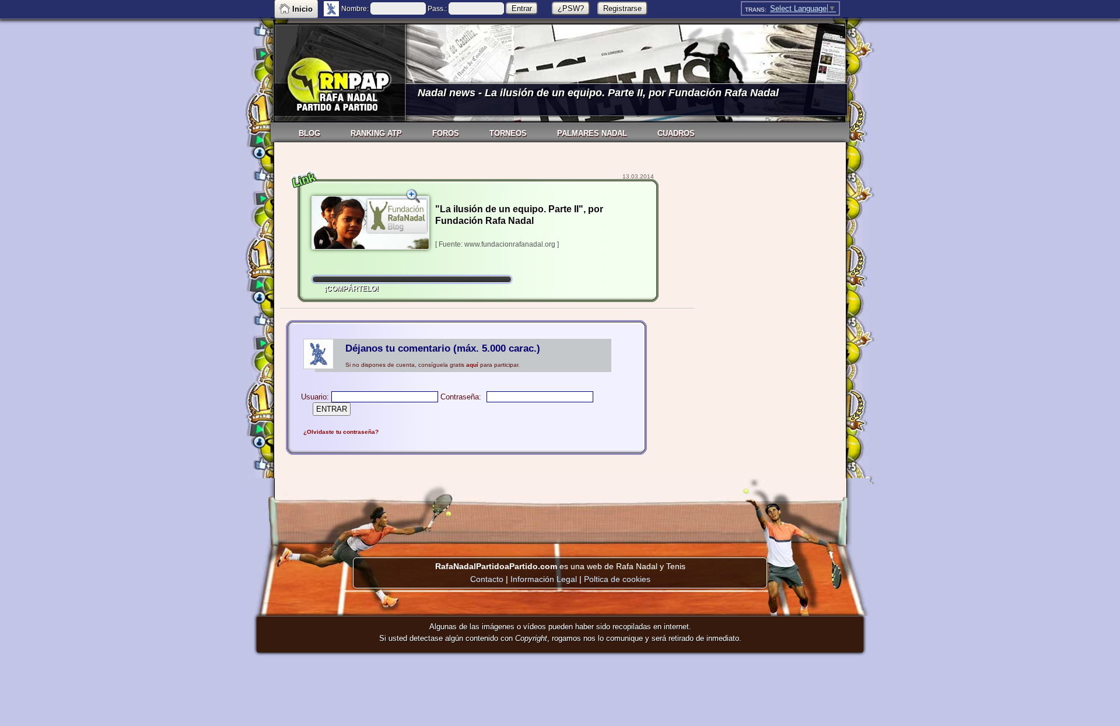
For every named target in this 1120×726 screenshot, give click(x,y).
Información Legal (543, 579)
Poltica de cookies (617, 579)
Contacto (486, 579)
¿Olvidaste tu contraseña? (341, 432)
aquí (472, 365)
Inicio (302, 9)
